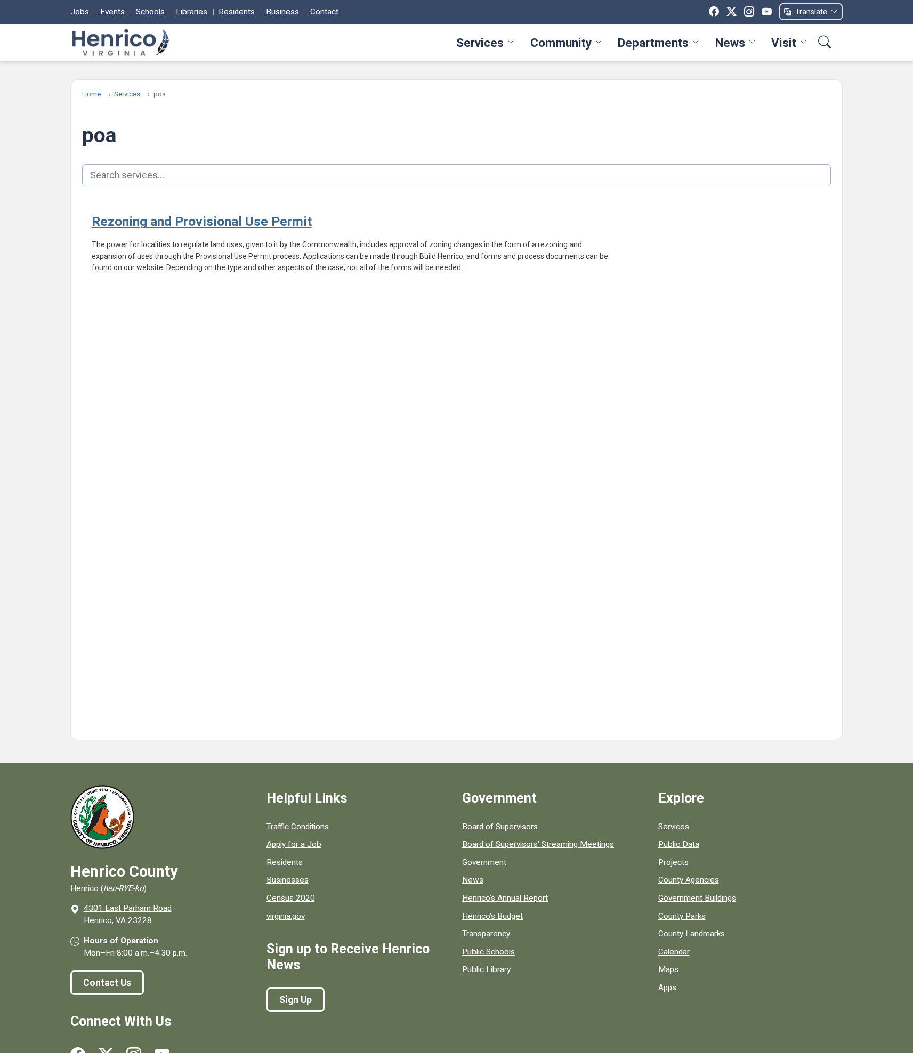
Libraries (191, 12)
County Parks (682, 916)
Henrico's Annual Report (505, 898)
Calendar (674, 952)
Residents (237, 12)
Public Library (486, 969)
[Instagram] (749, 11)
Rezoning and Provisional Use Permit (202, 221)
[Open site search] (824, 42)
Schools (150, 12)
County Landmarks (691, 933)
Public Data (678, 844)
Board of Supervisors (500, 826)
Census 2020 (290, 898)
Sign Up (295, 999)
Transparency (486, 933)
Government (484, 862)
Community (561, 43)
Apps (667, 987)
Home (91, 94)
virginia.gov (285, 916)
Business (282, 12)
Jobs (79, 12)
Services (480, 43)
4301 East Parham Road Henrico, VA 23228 (128, 914)
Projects (673, 862)
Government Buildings (697, 898)
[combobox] (456, 175)
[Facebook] (714, 11)
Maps (668, 969)
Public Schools (488, 952)
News (730, 43)
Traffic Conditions (297, 826)
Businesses (287, 880)
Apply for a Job (293, 844)
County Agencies (688, 880)
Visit (783, 43)
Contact (324, 12)
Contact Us (107, 982)
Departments (653, 43)
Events (112, 12)
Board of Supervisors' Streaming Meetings (538, 844)
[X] (731, 11)
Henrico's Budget (492, 916)
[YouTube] (767, 11)
